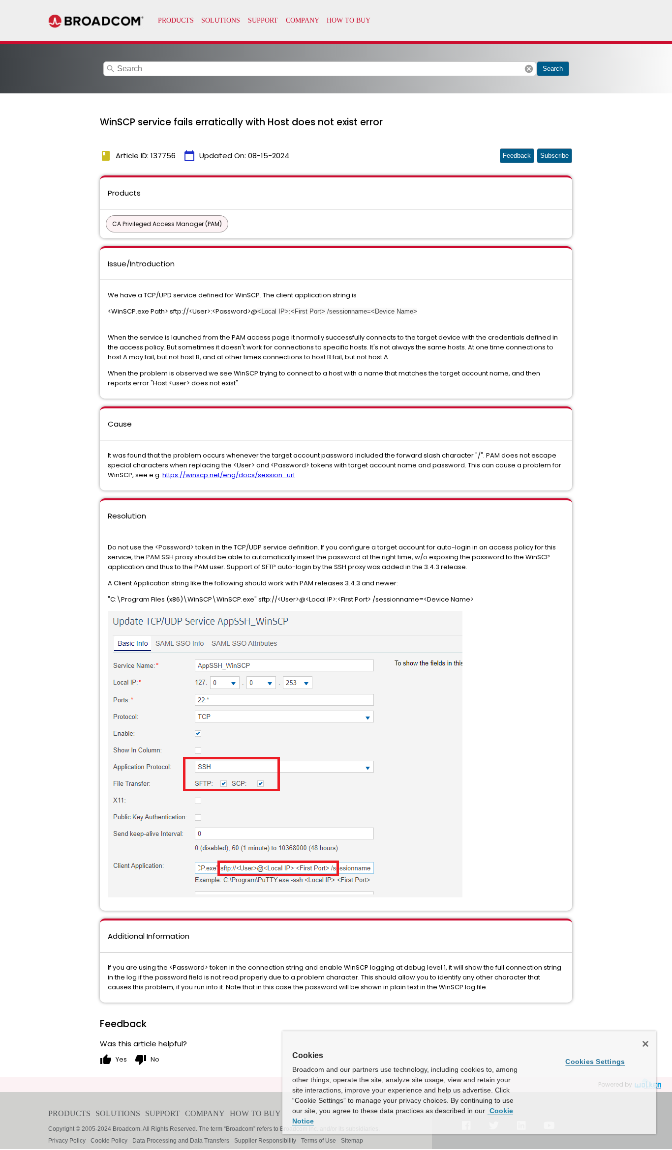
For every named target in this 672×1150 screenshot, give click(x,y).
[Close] (645, 1044)
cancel (529, 69)
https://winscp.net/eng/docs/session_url (228, 475)
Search (553, 68)
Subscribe (554, 155)
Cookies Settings (595, 1061)
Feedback (517, 155)
